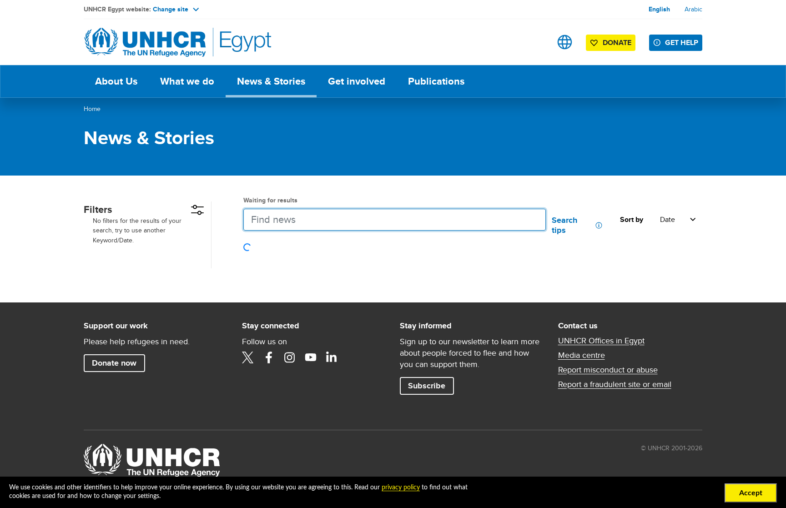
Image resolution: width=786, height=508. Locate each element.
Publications (436, 81)
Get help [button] (681, 42)
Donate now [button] (114, 363)
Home (92, 108)
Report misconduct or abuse (608, 370)
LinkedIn (332, 357)
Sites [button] (564, 42)
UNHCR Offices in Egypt (601, 341)
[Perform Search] (533, 220)
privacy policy (401, 487)
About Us (116, 81)
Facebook (269, 357)
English (659, 9)
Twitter (248, 357)
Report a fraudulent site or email (614, 384)
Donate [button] (617, 42)
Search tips (565, 226)
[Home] (147, 42)
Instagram (290, 357)
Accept (750, 493)
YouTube (311, 357)
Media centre (581, 355)
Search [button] (536, 42)
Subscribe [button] (430, 385)
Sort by (631, 220)
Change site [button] (170, 9)
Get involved (356, 81)
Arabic (693, 9)
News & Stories (271, 81)
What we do (187, 81)
